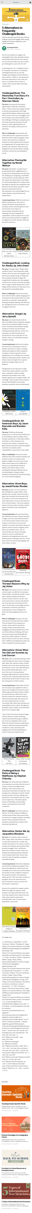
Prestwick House (12, 47)
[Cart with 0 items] (30, 2)
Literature (5, 24)
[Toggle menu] (2, 2)
